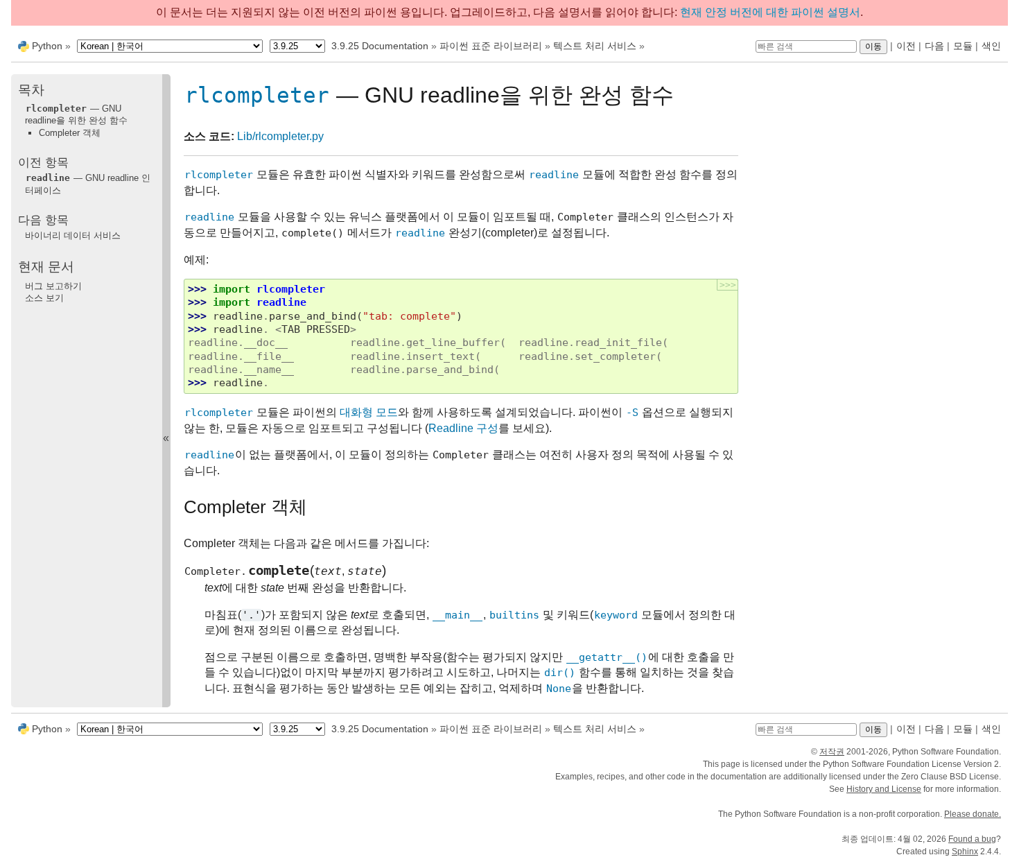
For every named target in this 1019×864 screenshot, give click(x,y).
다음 (934, 45)
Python (47, 45)
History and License (883, 789)
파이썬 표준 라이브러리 (490, 45)
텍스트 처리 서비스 (594, 45)
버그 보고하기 (53, 286)
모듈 (963, 45)
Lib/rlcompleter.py (280, 136)
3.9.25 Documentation (379, 45)
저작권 (831, 752)
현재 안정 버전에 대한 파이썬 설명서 (770, 12)
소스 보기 (44, 298)
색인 (991, 45)
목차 (31, 90)
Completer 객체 (70, 133)
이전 (906, 45)
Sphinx (965, 851)
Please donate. (972, 814)
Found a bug (972, 839)
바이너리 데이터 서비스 (73, 235)
